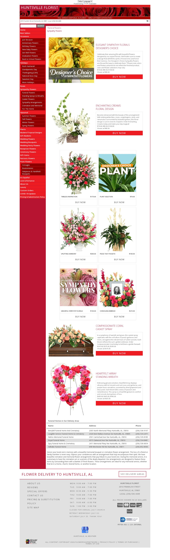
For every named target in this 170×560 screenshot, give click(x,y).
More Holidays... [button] (28, 82)
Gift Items (24, 155)
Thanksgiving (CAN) (30, 72)
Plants (23, 129)
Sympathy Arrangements (32, 102)
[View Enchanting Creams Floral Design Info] (72, 119)
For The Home (28, 109)
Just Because (27, 40)
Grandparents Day (29, 69)
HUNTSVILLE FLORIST (39, 7)
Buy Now (119, 76)
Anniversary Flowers (30, 43)
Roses (22, 86)
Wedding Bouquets (28, 142)
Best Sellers (25, 33)
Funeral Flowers (28, 92)
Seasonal (24, 112)
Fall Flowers (27, 119)
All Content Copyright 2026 (60, 542)
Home (22, 30)
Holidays (24, 63)
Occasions (24, 36)
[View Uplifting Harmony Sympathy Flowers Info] (78, 230)
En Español (25, 177)
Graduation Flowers (30, 56)
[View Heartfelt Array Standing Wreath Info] (72, 388)
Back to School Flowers (31, 59)
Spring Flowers (28, 125)
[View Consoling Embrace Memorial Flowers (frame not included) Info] (117, 287)
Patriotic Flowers (27, 158)
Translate (92, 3)
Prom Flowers (26, 161)
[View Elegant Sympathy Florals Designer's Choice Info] (72, 60)
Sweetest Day (27, 79)
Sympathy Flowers (28, 89)
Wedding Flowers (27, 139)
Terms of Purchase (128, 542)
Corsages (26, 165)
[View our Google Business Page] (85, 533)
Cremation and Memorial (32, 105)
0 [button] (148, 21)
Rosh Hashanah (28, 66)
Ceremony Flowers (28, 152)
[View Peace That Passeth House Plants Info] (117, 230)
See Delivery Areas (132, 474)
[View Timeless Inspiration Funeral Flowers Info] (78, 172)
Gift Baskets (25, 136)
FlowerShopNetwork (86, 542)
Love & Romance (27, 181)
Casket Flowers (28, 99)
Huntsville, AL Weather (85, 536)
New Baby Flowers (29, 49)
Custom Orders (26, 190)
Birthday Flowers (29, 46)
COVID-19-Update (27, 194)
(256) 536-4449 (56, 21)
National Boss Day (29, 76)
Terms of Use (92, 544)
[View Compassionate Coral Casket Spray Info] (72, 339)
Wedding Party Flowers (30, 145)
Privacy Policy (107, 542)
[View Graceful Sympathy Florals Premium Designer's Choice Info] (78, 287)
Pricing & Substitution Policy (32, 197)
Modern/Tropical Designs (31, 132)
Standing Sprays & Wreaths (33, 96)
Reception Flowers (28, 149)
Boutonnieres (27, 168)
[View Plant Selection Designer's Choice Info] (117, 172)
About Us (24, 184)
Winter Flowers (28, 122)
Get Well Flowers (29, 52)
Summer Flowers (29, 116)
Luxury (23, 187)
